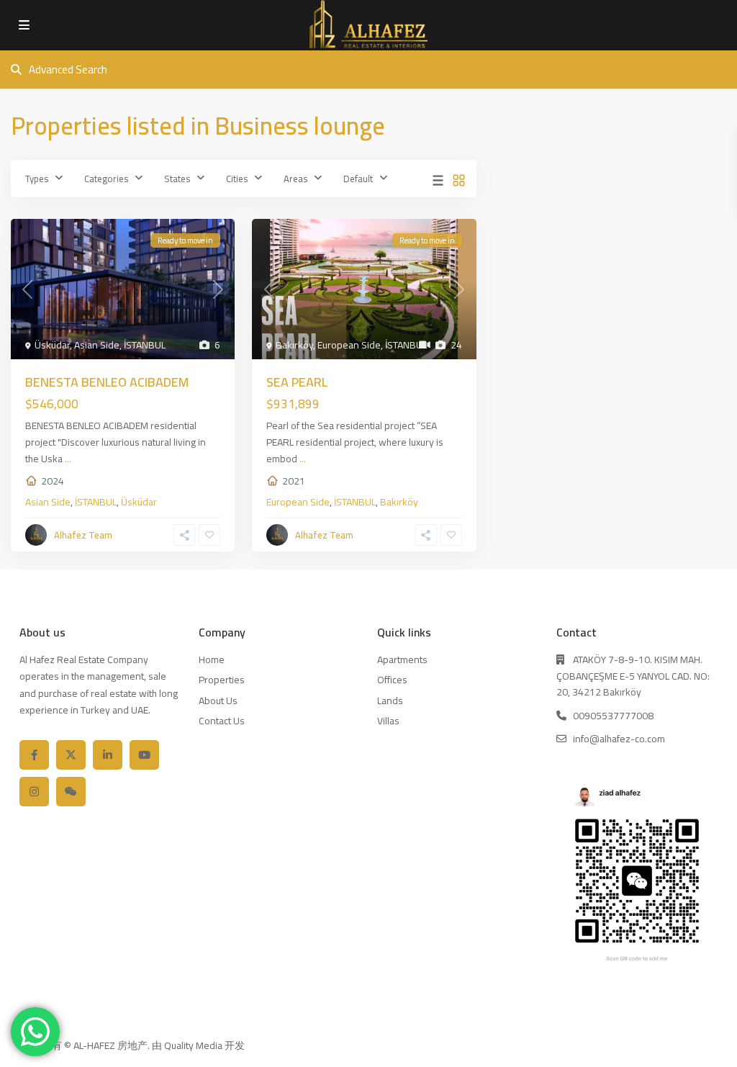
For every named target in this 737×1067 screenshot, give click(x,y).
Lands (390, 700)
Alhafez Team (83, 535)
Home (212, 659)
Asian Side (96, 345)
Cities (237, 178)
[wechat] (71, 791)
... (68, 458)
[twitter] (71, 755)
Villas (388, 720)
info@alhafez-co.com (619, 738)
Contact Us (222, 720)
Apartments (402, 659)
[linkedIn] (107, 755)
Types (36, 178)
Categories (106, 178)
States (177, 178)
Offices (392, 679)
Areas (295, 178)
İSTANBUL (145, 345)
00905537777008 (613, 715)
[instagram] (34, 791)
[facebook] (34, 755)
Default (358, 178)
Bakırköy (294, 345)
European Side (349, 345)
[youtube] (144, 755)
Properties (222, 679)
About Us (218, 700)
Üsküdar (52, 345)
